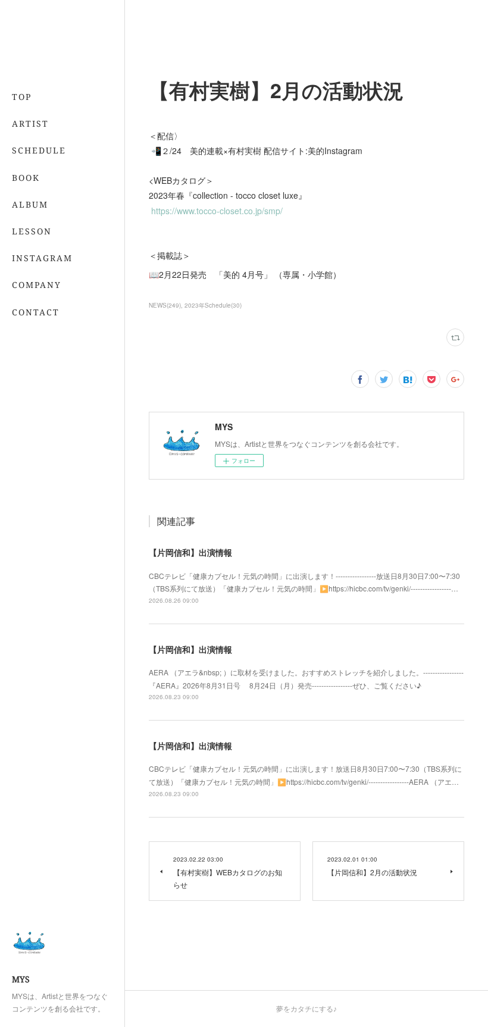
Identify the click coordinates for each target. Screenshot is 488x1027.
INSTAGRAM (42, 258)
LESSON (32, 231)
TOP (22, 96)
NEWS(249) (165, 305)
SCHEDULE (39, 150)
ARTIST (30, 123)
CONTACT (36, 312)
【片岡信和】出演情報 (190, 552)
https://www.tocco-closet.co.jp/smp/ (217, 211)
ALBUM (30, 204)
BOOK (26, 177)
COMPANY (36, 284)
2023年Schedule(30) (213, 305)
